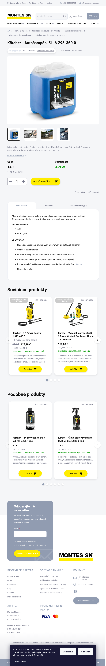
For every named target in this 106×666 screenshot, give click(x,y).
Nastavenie (20, 661)
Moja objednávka (14, 597)
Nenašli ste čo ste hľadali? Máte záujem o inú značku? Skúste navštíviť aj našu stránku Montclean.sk (53, 643)
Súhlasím (85, 652)
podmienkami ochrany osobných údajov (30, 545)
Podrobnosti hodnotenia (45, 51)
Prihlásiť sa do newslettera (27, 553)
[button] (47, 380)
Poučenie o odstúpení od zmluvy (53, 584)
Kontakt (49, 3)
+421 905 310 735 (85, 585)
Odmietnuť (68, 652)
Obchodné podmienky (49, 576)
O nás (24, 3)
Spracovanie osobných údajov (52, 589)
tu (43, 655)
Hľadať (64, 16)
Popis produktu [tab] (22, 206)
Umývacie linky (13, 3)
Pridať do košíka (41, 181)
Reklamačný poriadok (49, 580)
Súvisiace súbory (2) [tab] (78, 206)
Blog (41, 3)
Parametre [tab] (49, 206)
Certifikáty (33, 3)
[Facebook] (75, 591)
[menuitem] (16, 23)
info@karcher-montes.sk (84, 578)
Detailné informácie (15, 156)
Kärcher (79, 264)
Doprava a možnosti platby (51, 593)
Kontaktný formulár (86, 601)
